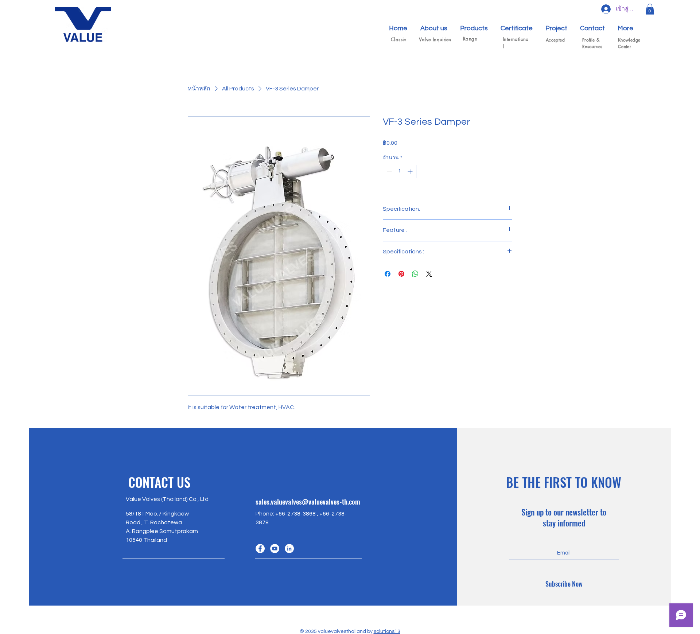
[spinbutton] (399, 171)
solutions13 (387, 631)
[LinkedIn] (289, 548)
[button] (649, 9)
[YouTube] (274, 548)
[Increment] (410, 171)
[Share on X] (429, 273)
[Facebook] (260, 548)
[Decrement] (388, 171)
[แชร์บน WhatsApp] (415, 273)
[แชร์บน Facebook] (387, 273)
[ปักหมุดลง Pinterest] (401, 273)
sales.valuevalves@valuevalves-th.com (308, 501)
